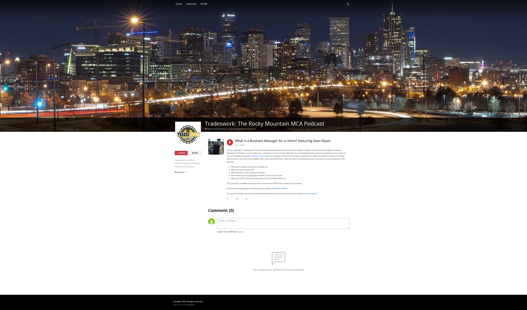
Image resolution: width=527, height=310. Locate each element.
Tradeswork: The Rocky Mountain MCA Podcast (264, 123)
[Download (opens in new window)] (237, 198)
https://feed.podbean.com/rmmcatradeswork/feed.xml (231, 129)
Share (182, 153)
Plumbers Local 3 (257, 156)
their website (281, 188)
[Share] (246, 198)
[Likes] (228, 198)
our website (312, 193)
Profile (204, 3)
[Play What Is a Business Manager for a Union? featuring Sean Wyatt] (230, 142)
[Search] (347, 4)
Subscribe (191, 3)
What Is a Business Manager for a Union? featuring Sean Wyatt (283, 141)
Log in (240, 231)
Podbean (191, 305)
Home (179, 3)
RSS (196, 153)
